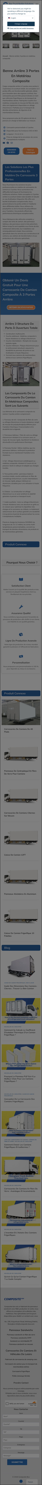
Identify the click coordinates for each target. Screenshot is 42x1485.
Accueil (5, 56)
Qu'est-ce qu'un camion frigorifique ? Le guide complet (20, 1277)
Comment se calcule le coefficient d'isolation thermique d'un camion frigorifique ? (19, 1032)
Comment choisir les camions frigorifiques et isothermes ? (17, 1145)
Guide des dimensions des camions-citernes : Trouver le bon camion (20, 987)
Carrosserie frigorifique (21, 1371)
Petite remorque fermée (21, 1376)
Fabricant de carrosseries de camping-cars (21, 1359)
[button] (6, 46)
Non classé (30, 983)
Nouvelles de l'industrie (12, 1027)
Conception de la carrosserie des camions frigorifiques (19, 1100)
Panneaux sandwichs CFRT (21, 1338)
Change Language (21, 24)
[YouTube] (21, 1481)
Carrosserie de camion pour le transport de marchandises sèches (21, 1365)
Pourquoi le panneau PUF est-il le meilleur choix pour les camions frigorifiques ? (19, 1078)
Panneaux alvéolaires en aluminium (20, 894)
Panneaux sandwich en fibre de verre (21, 1335)
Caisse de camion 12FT (15, 855)
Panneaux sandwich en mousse (21, 1344)
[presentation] (21, 712)
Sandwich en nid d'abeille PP (21, 1341)
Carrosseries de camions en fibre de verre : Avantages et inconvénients (21, 1189)
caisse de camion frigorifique (14, 983)
